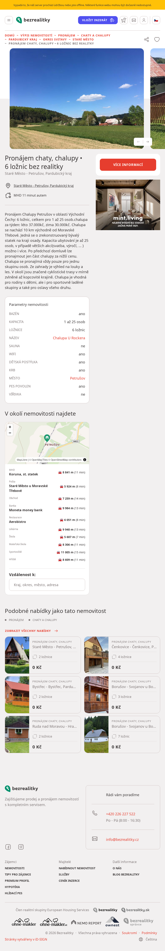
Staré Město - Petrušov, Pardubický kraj (44, 185)
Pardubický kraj (23, 39)
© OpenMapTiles (38, 459)
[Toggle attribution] (84, 459)
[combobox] (47, 585)
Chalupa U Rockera (69, 337)
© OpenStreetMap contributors (64, 459)
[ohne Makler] (24, 921)
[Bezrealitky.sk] (135, 910)
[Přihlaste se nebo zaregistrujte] (144, 20)
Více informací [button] (128, 164)
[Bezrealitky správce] (138, 921)
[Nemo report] (86, 922)
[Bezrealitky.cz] (105, 910)
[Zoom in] (10, 427)
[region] (47, 443)
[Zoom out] (10, 433)
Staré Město (83, 39)
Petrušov (77, 378)
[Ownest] (112, 921)
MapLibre (22, 459)
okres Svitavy (55, 39)
